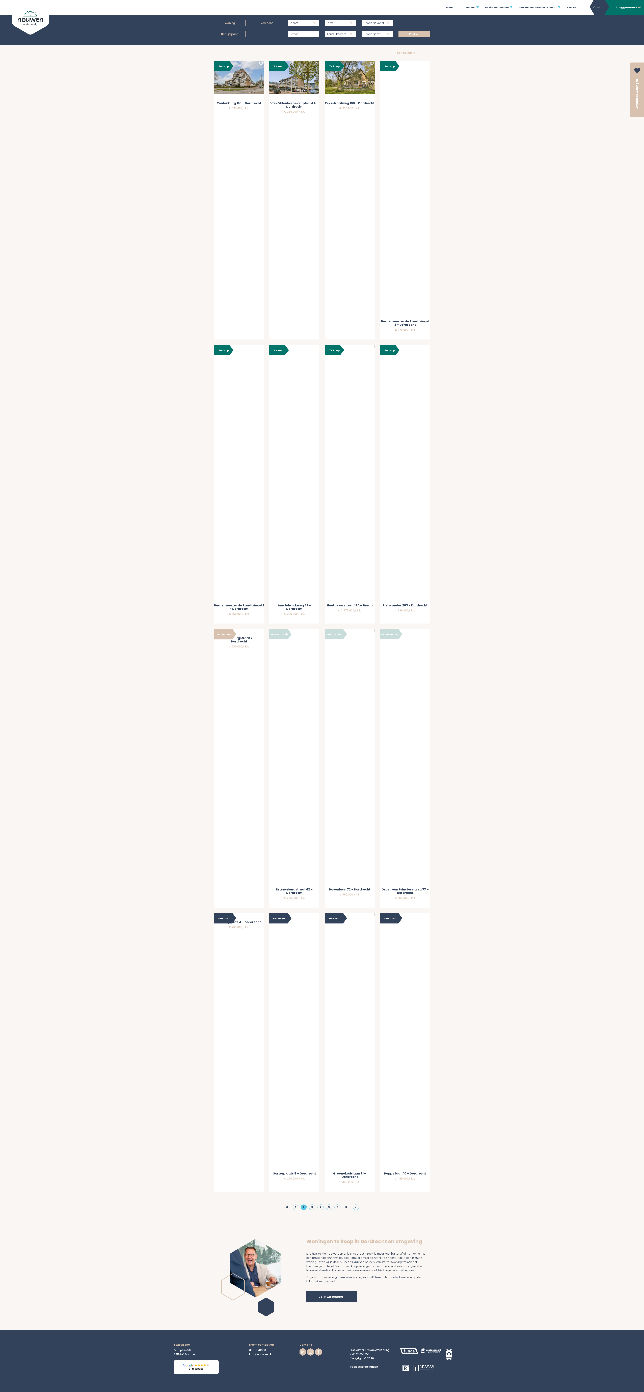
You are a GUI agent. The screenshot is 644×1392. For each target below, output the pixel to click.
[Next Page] (347, 1207)
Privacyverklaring (378, 1350)
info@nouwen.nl (260, 1354)
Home (449, 7)
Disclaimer (357, 1350)
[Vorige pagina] (287, 1207)
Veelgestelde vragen (364, 1367)
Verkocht (266, 23)
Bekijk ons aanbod (497, 7)
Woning (230, 23)
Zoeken (414, 34)
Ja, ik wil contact (331, 1297)
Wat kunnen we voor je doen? (538, 7)
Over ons (469, 7)
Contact (599, 7)
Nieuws (571, 7)
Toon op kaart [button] (405, 53)
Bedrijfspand (229, 34)
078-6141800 (257, 1350)
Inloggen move (628, 7)
